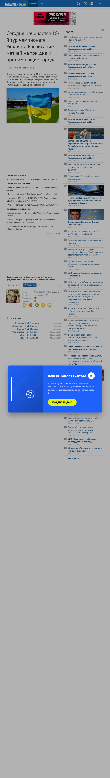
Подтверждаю (62, 402)
